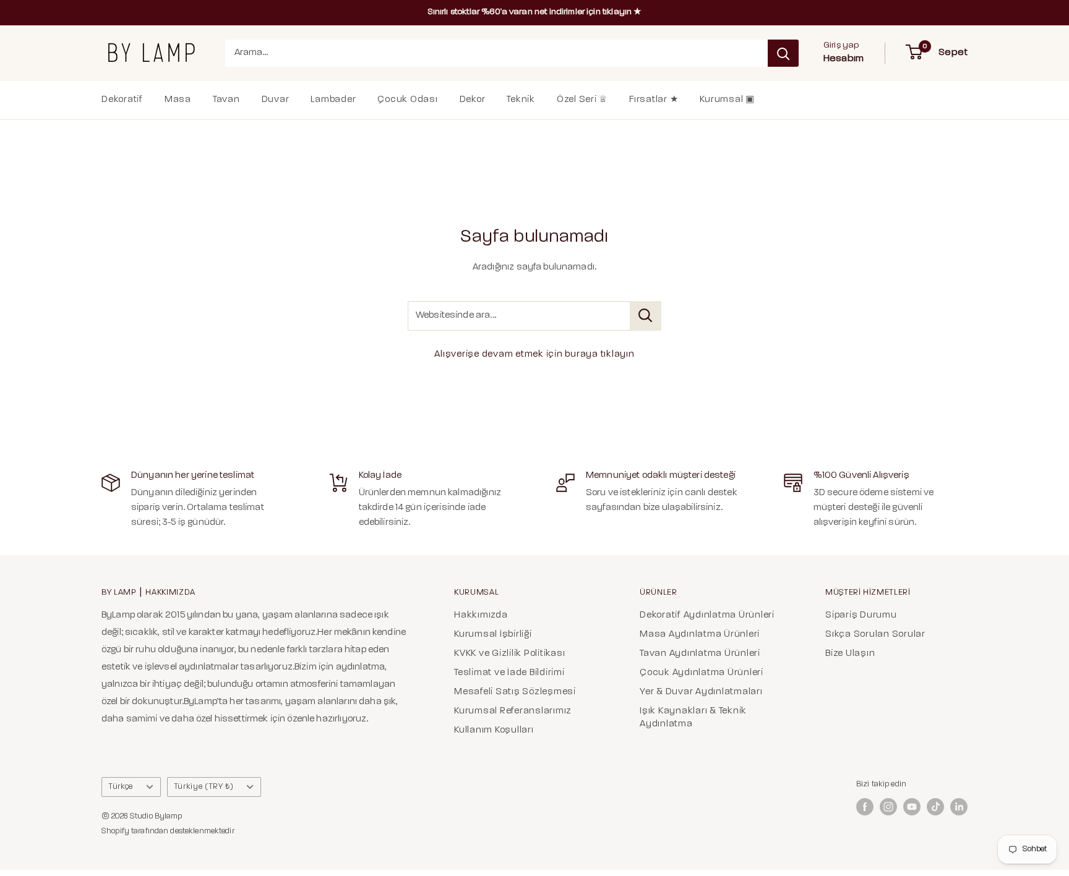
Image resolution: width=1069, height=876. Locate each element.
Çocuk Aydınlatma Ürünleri (701, 673)
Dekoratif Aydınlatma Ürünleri (707, 615)
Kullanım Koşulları (494, 730)
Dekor (473, 99)
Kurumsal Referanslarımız (513, 711)
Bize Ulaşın (850, 653)
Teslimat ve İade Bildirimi (509, 673)
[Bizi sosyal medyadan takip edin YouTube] (912, 806)
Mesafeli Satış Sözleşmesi (515, 692)
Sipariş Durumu (861, 615)
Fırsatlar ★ (653, 99)
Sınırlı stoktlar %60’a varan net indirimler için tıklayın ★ (534, 12)
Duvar (276, 99)
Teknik (521, 99)
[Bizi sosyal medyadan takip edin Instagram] (888, 806)
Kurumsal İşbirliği (493, 634)
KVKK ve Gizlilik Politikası (509, 653)
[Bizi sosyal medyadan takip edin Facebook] (865, 806)
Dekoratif (122, 99)
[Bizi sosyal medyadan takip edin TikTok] (935, 806)
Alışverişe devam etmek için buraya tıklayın (534, 354)
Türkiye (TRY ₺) (204, 787)
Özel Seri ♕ (582, 99)
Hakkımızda (481, 615)
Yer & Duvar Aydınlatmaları (701, 692)
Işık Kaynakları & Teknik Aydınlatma (693, 718)
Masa (178, 99)
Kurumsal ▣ (727, 99)
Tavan (226, 99)
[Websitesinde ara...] (645, 316)
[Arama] (783, 53)
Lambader (333, 99)
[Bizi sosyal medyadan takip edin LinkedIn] (959, 806)
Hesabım (843, 59)
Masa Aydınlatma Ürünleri (700, 634)
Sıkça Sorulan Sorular (875, 634)
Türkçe (120, 787)
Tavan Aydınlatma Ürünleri (700, 653)
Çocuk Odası (407, 99)
